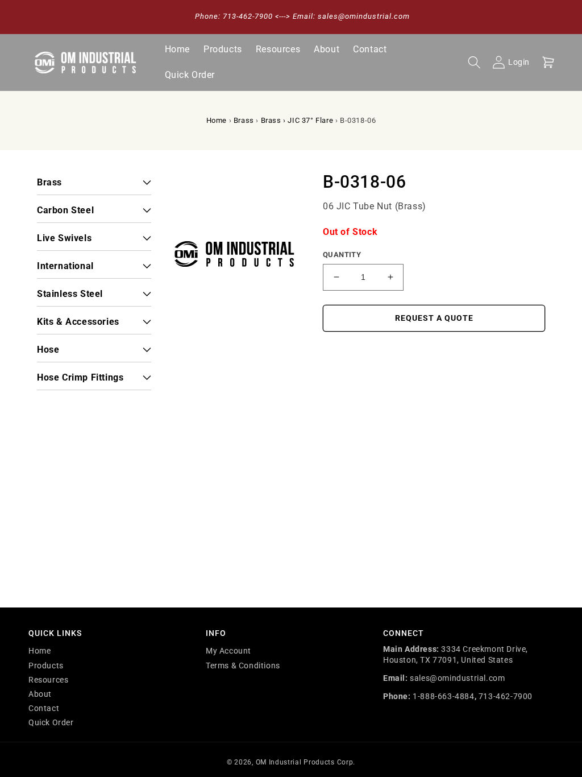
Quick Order (51, 722)
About (40, 694)
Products (46, 665)
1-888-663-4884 (443, 696)
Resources (48, 679)
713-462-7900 (506, 696)
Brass (244, 120)
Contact (43, 708)
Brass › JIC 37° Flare (297, 120)
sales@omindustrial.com (457, 678)
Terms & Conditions (243, 665)
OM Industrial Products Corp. (306, 762)
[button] (474, 62)
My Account (228, 650)
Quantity (342, 254)
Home (216, 120)
